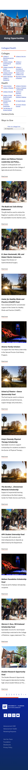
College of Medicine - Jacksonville (21, 88)
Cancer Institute (7, 86)
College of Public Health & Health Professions (7, 97)
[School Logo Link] (13, 706)
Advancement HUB (9, 726)
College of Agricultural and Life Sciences (8, 58)
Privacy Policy (7, 747)
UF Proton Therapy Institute (21, 105)
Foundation (7, 742)
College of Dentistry (21, 86)
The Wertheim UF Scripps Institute (7, 109)
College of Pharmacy (18, 92)
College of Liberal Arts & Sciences (7, 73)
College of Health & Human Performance (8, 69)
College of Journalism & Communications (20, 69)
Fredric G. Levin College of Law (20, 73)
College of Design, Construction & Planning (8, 63)
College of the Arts (21, 56)
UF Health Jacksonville (6, 105)
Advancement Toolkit (10, 729)
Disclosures (7, 745)
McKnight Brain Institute (7, 101)
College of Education (18, 62)
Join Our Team (8, 739)
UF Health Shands (20, 101)
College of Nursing (8, 91)
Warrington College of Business (21, 77)
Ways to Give (7, 120)
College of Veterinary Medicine (21, 96)
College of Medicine (8, 88)
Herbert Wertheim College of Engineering (8, 78)
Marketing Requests (9, 731)
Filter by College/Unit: (14, 126)
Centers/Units (7, 114)
